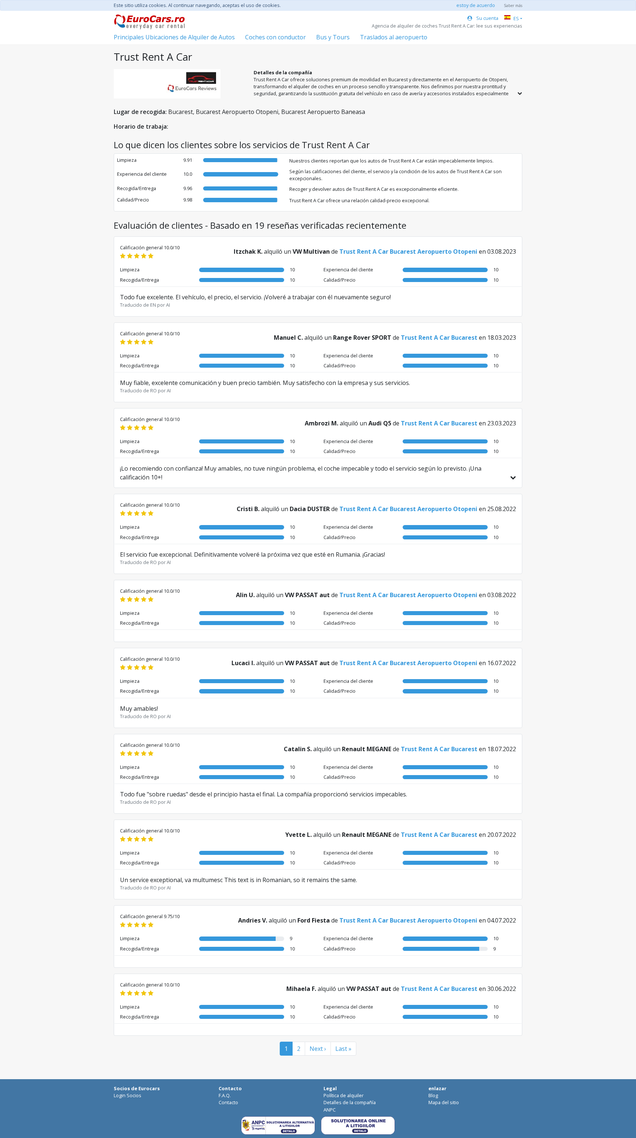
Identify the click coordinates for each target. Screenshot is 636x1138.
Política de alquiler (344, 1095)
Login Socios (127, 1095)
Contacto (228, 1102)
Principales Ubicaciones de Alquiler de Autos (174, 37)
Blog (433, 1095)
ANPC (330, 1109)
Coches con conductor (275, 37)
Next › (318, 1049)
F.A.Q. (225, 1095)
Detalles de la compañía (350, 1102)
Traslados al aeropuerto (393, 37)
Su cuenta (486, 18)
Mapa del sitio (443, 1102)
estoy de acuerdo (475, 5)
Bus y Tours (333, 37)
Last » (343, 1049)
